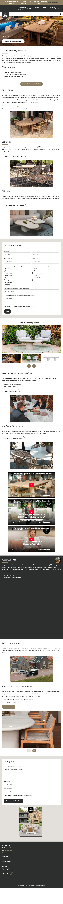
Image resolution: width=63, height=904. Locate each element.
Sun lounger (8, 277)
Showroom (52, 7)
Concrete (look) (38, 273)
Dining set (7, 270)
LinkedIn (11, 873)
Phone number (36, 258)
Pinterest (11, 869)
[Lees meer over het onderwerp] (10, 726)
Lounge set (8, 268)
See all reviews (7, 853)
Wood (35, 268)
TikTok (3, 873)
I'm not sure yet (9, 282)
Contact (5, 856)
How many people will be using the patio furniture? (17, 288)
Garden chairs (8, 273)
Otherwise (7, 284)
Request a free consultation (13, 41)
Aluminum (36, 270)
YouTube (7, 873)
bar (3, 58)
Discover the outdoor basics (13, 438)
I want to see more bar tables (13, 156)
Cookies (31, 885)
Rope (35, 275)
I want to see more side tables (14, 205)
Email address (8, 258)
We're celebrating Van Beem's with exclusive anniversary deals (32, 2)
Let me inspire (8, 707)
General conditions (40, 885)
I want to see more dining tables (14, 107)
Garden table (8, 275)
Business (36, 7)
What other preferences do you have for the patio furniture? (19, 295)
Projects (44, 7)
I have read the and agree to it (19, 306)
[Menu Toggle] (58, 14)
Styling (7, 280)
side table (21, 58)
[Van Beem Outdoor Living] (5, 15)
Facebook (7, 869)
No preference (37, 280)
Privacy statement (23, 885)
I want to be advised (10, 391)
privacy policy (19, 306)
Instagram (3, 869)
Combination (37, 277)
